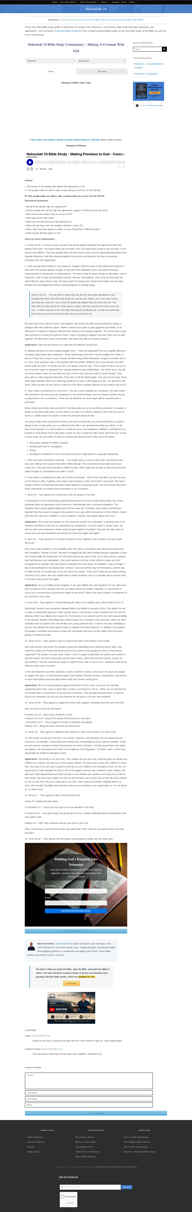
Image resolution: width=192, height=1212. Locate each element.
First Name (50, 886)
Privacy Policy (100, 1167)
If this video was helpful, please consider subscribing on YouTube (65, 140)
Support (113, 1167)
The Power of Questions (146, 74)
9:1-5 (87, 20)
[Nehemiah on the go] (148, 83)
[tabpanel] (76, 126)
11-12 (107, 20)
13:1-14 (116, 20)
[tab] (50, 71)
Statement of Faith (122, 1167)
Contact (108, 1167)
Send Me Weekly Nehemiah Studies (76, 911)
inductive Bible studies (67, 31)
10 (101, 20)
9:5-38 (95, 20)
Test (134, 20)
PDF (140, 20)
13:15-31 (126, 20)
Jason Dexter (62, 943)
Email (47, 897)
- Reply (48, 1036)
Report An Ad (132, 1167)
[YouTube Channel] (71, 993)
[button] (150, 106)
